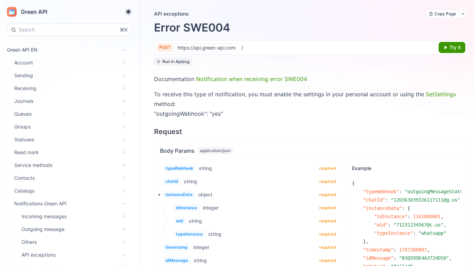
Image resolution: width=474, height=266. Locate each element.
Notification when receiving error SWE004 (251, 79)
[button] (157, 194)
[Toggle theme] (128, 12)
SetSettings (441, 94)
